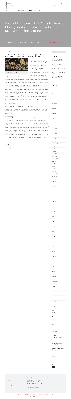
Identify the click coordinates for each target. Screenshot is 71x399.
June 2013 (53, 259)
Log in (53, 319)
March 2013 (54, 266)
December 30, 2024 (55, 356)
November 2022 (54, 113)
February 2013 (54, 269)
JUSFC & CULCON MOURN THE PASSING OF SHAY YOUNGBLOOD (57, 77)
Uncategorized (54, 312)
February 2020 (54, 153)
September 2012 (55, 281)
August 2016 (54, 201)
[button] (48, 51)
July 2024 (53, 98)
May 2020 (53, 146)
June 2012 (53, 289)
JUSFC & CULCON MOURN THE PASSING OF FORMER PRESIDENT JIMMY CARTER (59, 72)
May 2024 (53, 101)
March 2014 (54, 246)
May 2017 (53, 193)
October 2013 (54, 254)
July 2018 (53, 183)
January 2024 (54, 106)
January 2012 (54, 301)
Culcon (7, 51)
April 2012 (53, 294)
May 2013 (53, 261)
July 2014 (53, 236)
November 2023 (54, 108)
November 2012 (54, 276)
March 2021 (54, 138)
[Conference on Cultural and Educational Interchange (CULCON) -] (13, 5)
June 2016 (53, 206)
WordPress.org (54, 326)
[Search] (64, 5)
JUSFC (61, 3)
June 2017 (53, 191)
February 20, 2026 (55, 344)
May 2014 (53, 241)
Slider (53, 310)
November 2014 (54, 231)
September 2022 (55, 116)
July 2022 (53, 118)
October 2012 (54, 279)
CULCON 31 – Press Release (57, 64)
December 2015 (55, 213)
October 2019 (54, 156)
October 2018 (54, 178)
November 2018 (54, 176)
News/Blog (9, 383)
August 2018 (54, 181)
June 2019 (53, 166)
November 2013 (54, 251)
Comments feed (55, 324)
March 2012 (54, 296)
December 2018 (55, 173)
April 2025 (53, 93)
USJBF (64, 3)
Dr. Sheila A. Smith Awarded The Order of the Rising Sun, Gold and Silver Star (58, 68)
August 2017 (54, 188)
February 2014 (54, 249)
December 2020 (55, 143)
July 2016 (53, 203)
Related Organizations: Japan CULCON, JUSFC (46, 394)
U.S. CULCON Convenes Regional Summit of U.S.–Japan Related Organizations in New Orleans (57, 61)
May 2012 (53, 291)
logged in (11, 148)
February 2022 (54, 128)
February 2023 (54, 111)
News (53, 308)
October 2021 (54, 133)
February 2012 (54, 299)
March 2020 (54, 151)
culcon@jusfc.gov (37, 387)
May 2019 (53, 168)
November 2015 (54, 216)
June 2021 (53, 136)
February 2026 (54, 91)
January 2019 (54, 171)
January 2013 (54, 271)
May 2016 (53, 208)
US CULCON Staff (25, 394)
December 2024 (55, 96)
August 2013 (54, 256)
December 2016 (55, 198)
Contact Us (19, 394)
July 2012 (53, 286)
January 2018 (54, 186)
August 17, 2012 (13, 51)
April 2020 (53, 148)
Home (8, 380)
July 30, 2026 (54, 341)
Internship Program (10, 385)
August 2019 (54, 161)
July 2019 (53, 163)
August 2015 (54, 218)
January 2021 (54, 141)
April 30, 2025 (54, 350)
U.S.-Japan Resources (11, 382)
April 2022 (53, 126)
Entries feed (54, 321)
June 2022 (53, 121)
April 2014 (53, 244)
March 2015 (54, 226)
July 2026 (53, 88)
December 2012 (55, 274)
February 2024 (54, 103)
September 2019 (55, 158)
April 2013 (53, 264)
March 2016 (54, 211)
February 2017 (54, 196)
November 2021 (54, 131)
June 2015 (53, 221)
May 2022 (53, 123)
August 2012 (54, 284)
